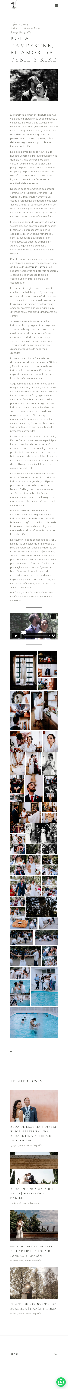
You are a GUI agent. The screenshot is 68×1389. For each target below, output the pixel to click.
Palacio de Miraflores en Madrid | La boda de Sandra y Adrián (31, 1251)
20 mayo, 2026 (16, 1260)
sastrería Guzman (37, 266)
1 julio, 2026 (15, 1202)
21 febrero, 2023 (19, 24)
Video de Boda (31, 28)
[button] (61, 1382)
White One (51, 221)
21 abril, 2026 (16, 1313)
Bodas (13, 28)
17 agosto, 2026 (16, 1145)
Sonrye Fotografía (20, 32)
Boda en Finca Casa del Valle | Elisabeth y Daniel (32, 1193)
